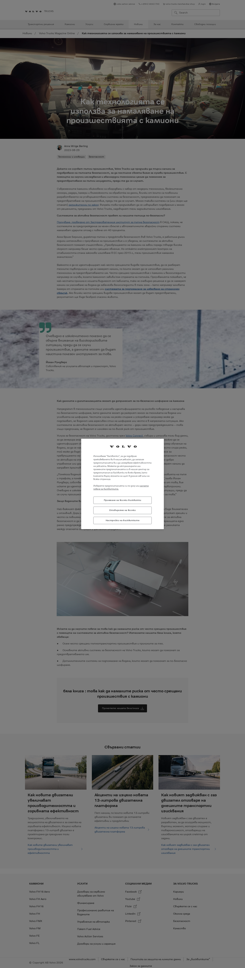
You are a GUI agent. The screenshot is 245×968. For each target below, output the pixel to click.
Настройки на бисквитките (123, 520)
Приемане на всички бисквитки (122, 500)
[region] (122, 484)
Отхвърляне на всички (122, 510)
